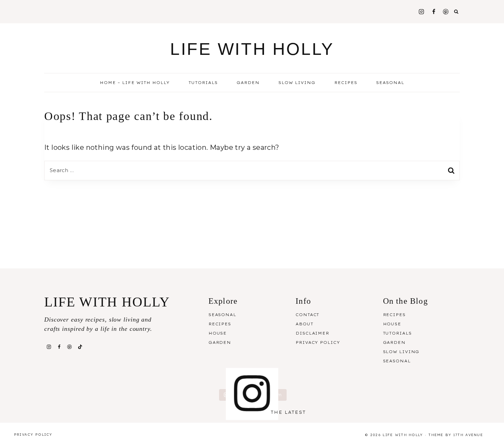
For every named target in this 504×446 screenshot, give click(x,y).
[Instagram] (421, 11)
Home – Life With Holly (135, 82)
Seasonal (222, 314)
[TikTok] (79, 346)
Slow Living (296, 82)
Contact (307, 314)
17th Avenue (468, 435)
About (304, 324)
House (217, 333)
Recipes (219, 324)
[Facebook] (433, 11)
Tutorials (203, 82)
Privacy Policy (318, 342)
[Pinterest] (445, 11)
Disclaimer (312, 333)
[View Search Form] (456, 12)
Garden (248, 82)
